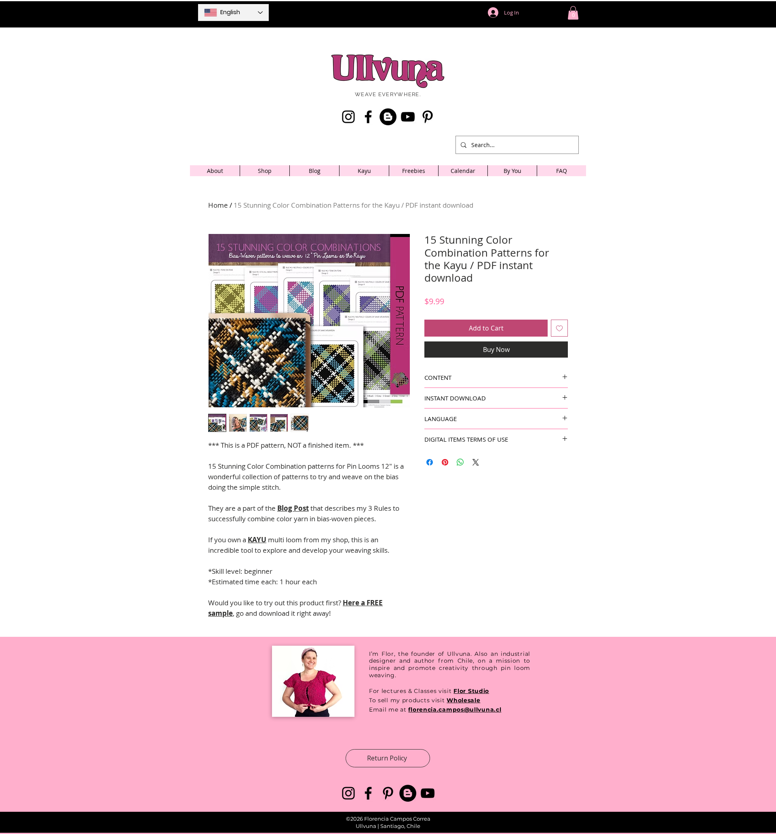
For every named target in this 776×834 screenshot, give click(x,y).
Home (218, 205)
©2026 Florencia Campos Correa (388, 818)
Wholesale (463, 700)
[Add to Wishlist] (559, 328)
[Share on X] (476, 462)
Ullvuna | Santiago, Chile (388, 826)
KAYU (257, 539)
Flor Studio (471, 691)
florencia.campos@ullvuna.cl (454, 709)
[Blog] (388, 116)
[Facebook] (368, 116)
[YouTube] (407, 116)
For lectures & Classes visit (410, 691)
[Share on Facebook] (429, 462)
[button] (573, 12)
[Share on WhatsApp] (460, 462)
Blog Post (293, 508)
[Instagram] (348, 116)
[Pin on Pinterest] (445, 462)
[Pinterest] (427, 116)
